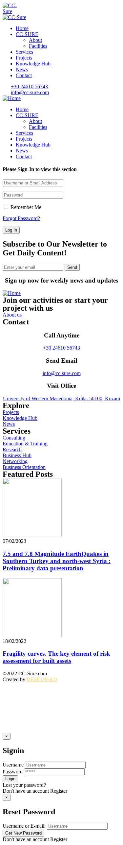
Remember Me (25, 207)
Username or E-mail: (24, 826)
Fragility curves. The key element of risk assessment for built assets (56, 657)
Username (13, 764)
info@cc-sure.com (62, 373)
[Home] (12, 98)
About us (12, 315)
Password (13, 771)
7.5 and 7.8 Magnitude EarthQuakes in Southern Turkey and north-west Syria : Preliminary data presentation (57, 561)
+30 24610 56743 (61, 348)
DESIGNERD (42, 679)
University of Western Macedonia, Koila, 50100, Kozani (61, 398)
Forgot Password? (21, 218)
